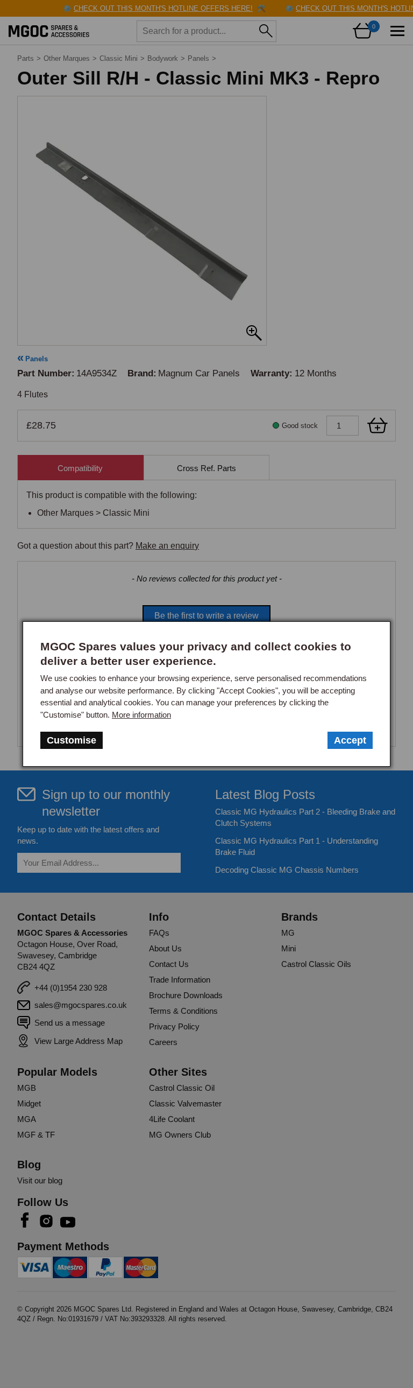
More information (141, 714)
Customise (71, 740)
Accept (350, 740)
